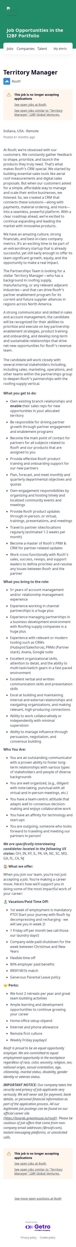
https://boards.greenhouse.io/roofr (30, 1118)
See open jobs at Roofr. (30, 105)
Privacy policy (29, 1237)
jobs (10, 48)
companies (26, 48)
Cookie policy (47, 1237)
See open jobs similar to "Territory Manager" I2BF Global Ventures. (38, 112)
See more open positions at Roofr (38, 1198)
